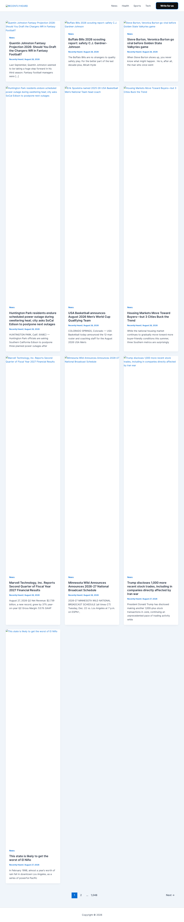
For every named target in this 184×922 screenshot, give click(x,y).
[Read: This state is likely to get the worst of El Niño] (33, 737)
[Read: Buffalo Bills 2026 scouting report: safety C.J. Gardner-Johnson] (92, 24)
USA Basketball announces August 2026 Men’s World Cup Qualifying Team (89, 316)
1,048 (94, 895)
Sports (137, 5)
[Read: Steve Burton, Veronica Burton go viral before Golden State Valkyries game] (151, 24)
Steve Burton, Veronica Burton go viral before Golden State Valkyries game (150, 43)
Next (170, 895)
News (114, 5)
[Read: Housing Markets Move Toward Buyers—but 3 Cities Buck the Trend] (151, 193)
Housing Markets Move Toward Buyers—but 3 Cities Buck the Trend (148, 316)
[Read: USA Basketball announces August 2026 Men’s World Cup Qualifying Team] (92, 193)
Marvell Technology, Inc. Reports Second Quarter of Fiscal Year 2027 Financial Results (32, 586)
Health (125, 5)
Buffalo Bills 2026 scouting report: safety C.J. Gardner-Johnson (87, 43)
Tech (148, 5)
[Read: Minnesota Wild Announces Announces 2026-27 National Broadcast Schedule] (92, 463)
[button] (167, 5)
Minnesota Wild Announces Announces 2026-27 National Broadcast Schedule (88, 586)
